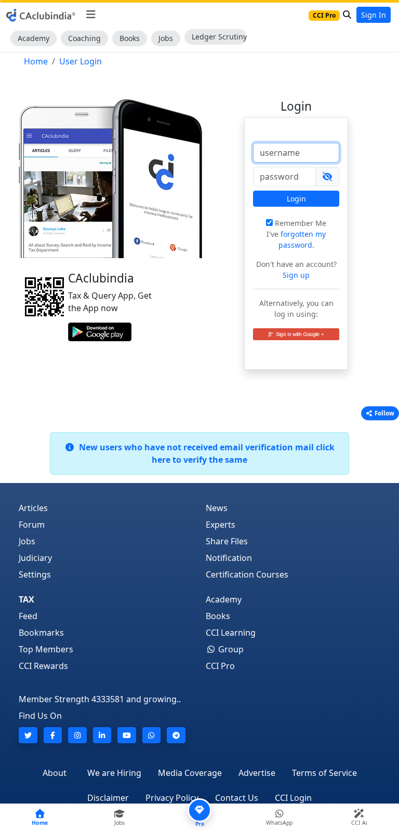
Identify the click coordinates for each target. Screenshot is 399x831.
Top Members (46, 649)
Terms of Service (324, 773)
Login (296, 199)
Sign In (373, 15)
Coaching (84, 38)
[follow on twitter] (28, 735)
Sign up (296, 275)
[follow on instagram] (77, 735)
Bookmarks (41, 632)
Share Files (227, 541)
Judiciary (35, 558)
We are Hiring (114, 773)
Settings (35, 574)
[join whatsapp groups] (151, 735)
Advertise (256, 773)
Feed (28, 616)
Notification (229, 558)
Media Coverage (190, 773)
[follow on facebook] (53, 735)
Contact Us (236, 797)
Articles (33, 508)
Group (230, 649)
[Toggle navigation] (91, 14)
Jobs (165, 38)
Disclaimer (108, 797)
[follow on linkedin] (102, 735)
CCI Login (293, 797)
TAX (26, 599)
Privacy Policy (171, 797)
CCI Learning (231, 632)
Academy (33, 38)
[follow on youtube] (126, 735)
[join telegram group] (176, 735)
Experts (220, 524)
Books (129, 38)
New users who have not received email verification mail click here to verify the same (205, 453)
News (217, 508)
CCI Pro (220, 666)
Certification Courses (247, 574)
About (54, 773)
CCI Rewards (43, 666)
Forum (32, 524)
